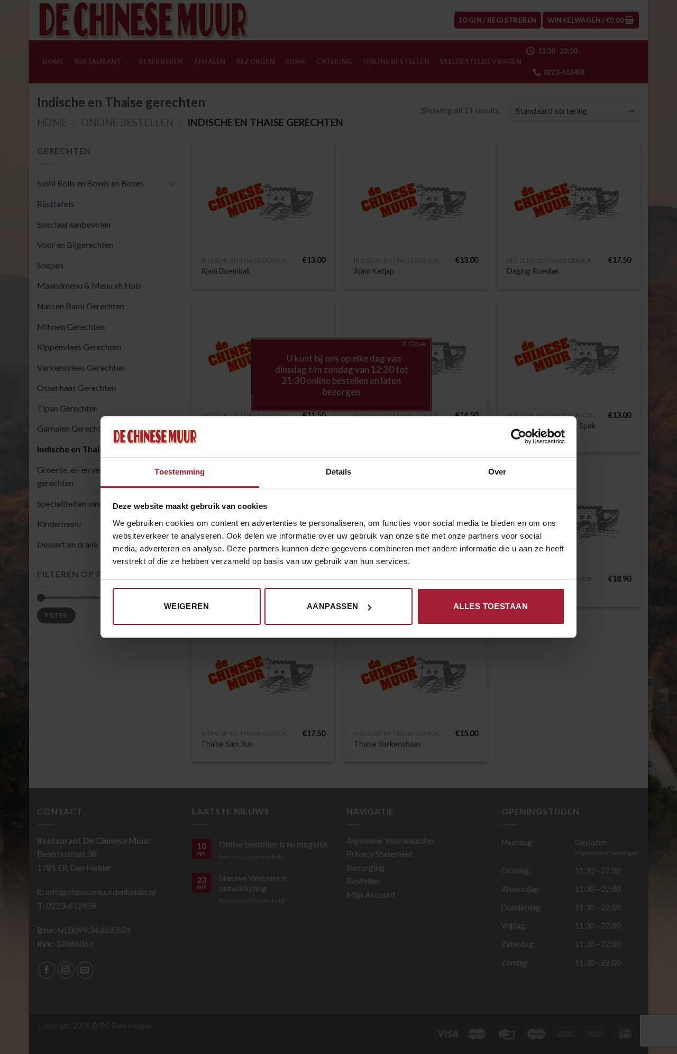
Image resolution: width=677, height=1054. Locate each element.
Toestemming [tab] (179, 471)
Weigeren (186, 606)
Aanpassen (333, 606)
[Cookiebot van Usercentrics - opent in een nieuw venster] (518, 436)
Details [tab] (339, 471)
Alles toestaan (490, 606)
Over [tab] (497, 471)
